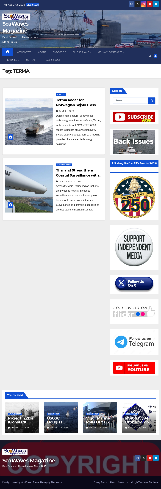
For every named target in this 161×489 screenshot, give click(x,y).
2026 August (53, 414)
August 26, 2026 (20, 428)
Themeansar (56, 482)
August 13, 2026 (59, 428)
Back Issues (53, 60)
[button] (150, 56)
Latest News (23, 52)
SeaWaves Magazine (28, 460)
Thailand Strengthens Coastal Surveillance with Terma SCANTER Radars (77, 175)
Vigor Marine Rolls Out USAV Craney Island (100, 422)
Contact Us (123, 482)
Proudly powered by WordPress (17, 482)
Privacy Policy (100, 482)
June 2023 (61, 94)
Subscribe (59, 52)
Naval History (15, 414)
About (42, 52)
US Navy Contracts (110, 52)
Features (12, 60)
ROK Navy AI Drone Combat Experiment (139, 422)
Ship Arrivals (81, 52)
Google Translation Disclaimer (145, 482)
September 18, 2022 (70, 181)
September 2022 (64, 165)
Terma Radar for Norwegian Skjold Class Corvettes (76, 105)
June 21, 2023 (66, 111)
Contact (31, 60)
